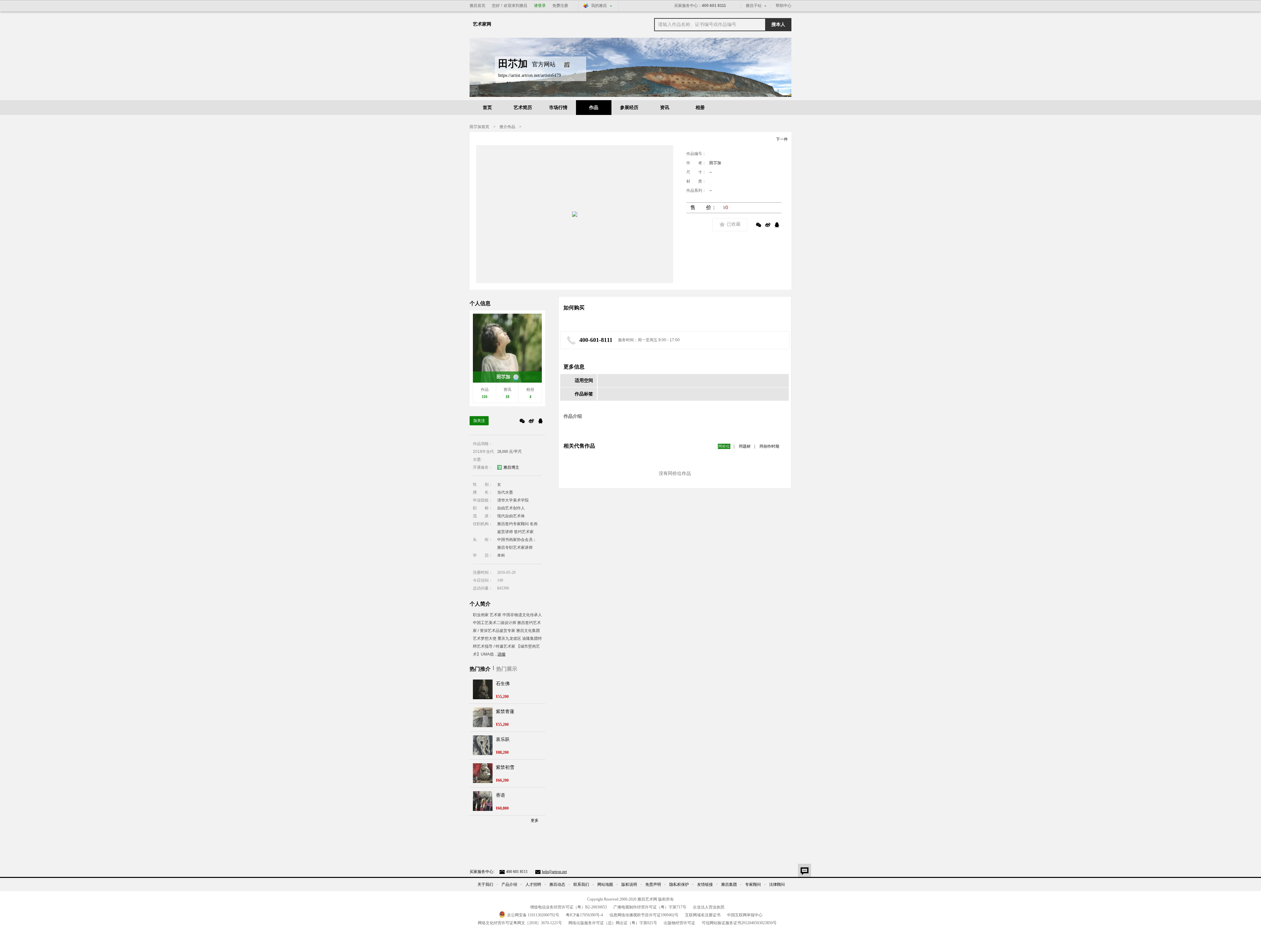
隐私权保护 (679, 884)
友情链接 (705, 884)
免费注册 (560, 5)
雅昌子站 (754, 5)
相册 (700, 107)
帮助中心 (783, 5)
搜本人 (778, 24)
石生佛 (503, 683)
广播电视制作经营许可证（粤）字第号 (649, 907)
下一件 (782, 139)
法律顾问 (777, 884)
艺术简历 (523, 107)
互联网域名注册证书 (702, 915)
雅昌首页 (477, 5)
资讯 (664, 107)
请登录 (540, 5)
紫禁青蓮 (505, 711)
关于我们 (485, 884)
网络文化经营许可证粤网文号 (520, 923)
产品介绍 (509, 884)
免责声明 (653, 884)
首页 (487, 107)
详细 (501, 654)
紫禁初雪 (505, 767)
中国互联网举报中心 (745, 915)
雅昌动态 (557, 884)
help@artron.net (554, 871)
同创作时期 (769, 446)
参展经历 (629, 107)
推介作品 (507, 126)
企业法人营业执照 (708, 907)
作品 (593, 107)
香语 (500, 795)
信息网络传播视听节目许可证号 (643, 915)
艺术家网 (482, 24)
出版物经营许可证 (679, 923)
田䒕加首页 (479, 126)
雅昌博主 (511, 467)
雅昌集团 (729, 884)
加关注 (479, 420)
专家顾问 (753, 884)
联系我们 (581, 884)
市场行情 (558, 107)
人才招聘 (533, 884)
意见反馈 (804, 870)
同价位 (724, 446)
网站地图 (605, 884)
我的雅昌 (599, 5)
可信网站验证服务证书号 (739, 923)
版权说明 (629, 884)
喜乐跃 (503, 739)
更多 (535, 820)
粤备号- (584, 915)
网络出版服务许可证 (612, 923)
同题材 (745, 446)
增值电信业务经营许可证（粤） (568, 907)
